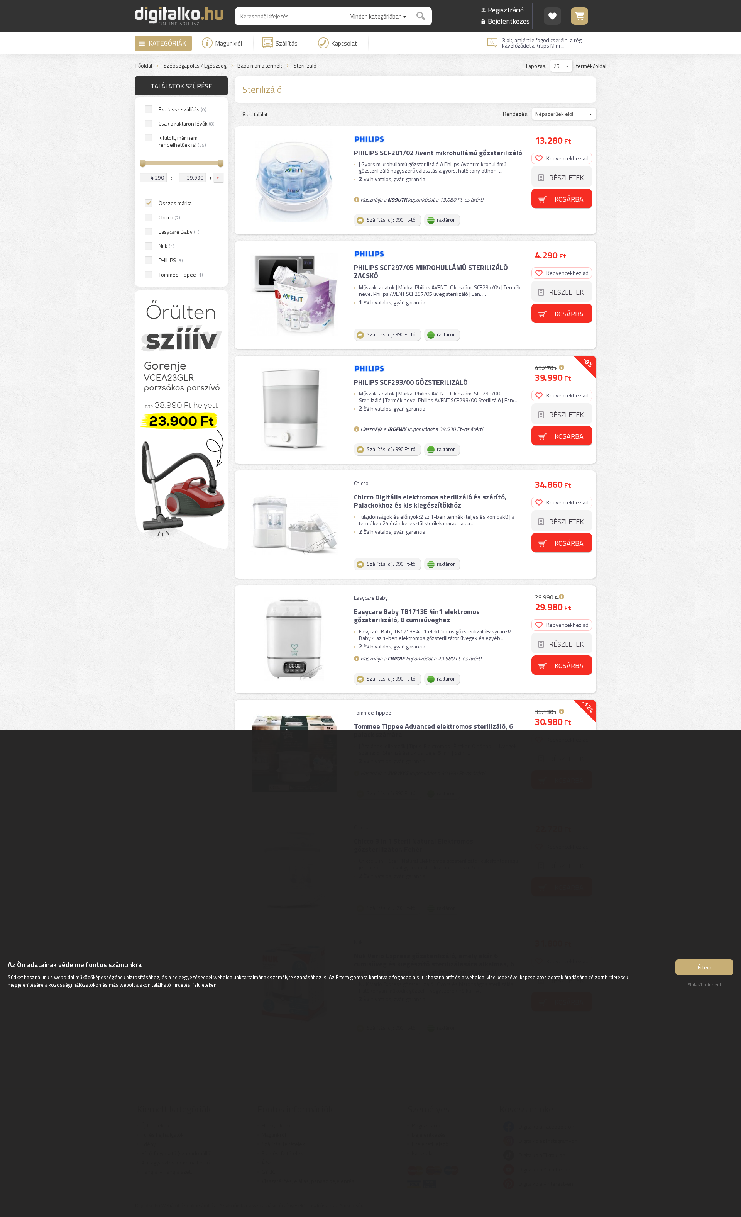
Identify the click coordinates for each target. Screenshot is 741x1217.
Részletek (566, 177)
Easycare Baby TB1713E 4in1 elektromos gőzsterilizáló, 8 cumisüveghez (417, 615)
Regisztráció (506, 10)
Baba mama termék (259, 66)
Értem (704, 967)
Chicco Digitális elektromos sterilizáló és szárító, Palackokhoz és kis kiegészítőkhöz (430, 501)
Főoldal (143, 66)
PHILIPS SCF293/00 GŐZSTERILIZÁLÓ (411, 382)
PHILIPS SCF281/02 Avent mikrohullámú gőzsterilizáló (438, 153)
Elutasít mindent (704, 984)
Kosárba (569, 199)
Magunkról (228, 43)
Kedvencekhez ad (567, 158)
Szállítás (287, 43)
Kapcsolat (344, 43)
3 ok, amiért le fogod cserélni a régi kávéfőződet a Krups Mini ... (542, 43)
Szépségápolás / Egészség (195, 66)
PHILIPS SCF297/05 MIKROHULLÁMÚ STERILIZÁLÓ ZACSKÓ (431, 271)
